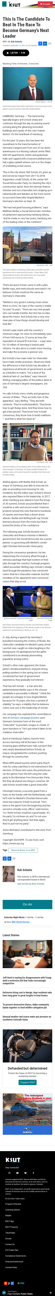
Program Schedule (13, 1204)
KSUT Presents (11, 1227)
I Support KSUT (27, 1082)
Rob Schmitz (16, 41)
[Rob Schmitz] (9, 874)
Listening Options (12, 1210)
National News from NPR (23, 850)
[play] (4, 1292)
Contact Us (10, 1244)
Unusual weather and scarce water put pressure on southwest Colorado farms (27, 1018)
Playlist (8, 1216)
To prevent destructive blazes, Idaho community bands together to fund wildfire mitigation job (26, 1006)
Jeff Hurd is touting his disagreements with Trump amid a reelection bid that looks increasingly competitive (27, 980)
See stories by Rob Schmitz (30, 883)
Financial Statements (14, 1262)
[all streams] (51, 1292)
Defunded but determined (27, 1068)
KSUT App (9, 1221)
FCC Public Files (11, 1250)
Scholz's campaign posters (24, 717)
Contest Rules (11, 1267)
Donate (46, 4)
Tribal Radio (10, 1233)
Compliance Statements (15, 1256)
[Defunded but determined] (27, 1045)
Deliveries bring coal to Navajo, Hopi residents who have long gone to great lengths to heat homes (27, 994)
